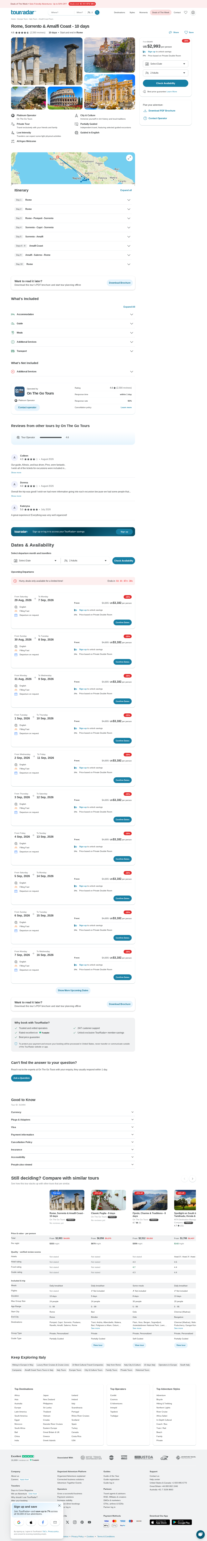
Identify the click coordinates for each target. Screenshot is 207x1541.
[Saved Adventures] (186, 12)
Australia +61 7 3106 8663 (161, 1489)
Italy (73, 1403)
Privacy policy (53, 1532)
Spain (74, 1424)
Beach (159, 1432)
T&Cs (45, 1532)
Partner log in (109, 1507)
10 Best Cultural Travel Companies (87, 1365)
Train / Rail (161, 1428)
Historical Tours (142, 1370)
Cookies (90, 1536)
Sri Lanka (47, 1407)
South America (21, 1416)
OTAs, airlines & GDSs (113, 1504)
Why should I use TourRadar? (24, 1497)
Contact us (154, 1476)
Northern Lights (163, 1407)
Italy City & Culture (132, 1365)
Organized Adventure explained (71, 1476)
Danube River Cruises (53, 1424)
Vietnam (46, 1416)
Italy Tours (61, 1370)
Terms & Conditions (106, 1536)
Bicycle (159, 1399)
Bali (16, 1432)
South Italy (185, 1365)
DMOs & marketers (112, 1500)
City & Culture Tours (93, 1370)
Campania (16, 1370)
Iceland (75, 1395)
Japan (46, 1395)
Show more (16, 472)
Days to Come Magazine (22, 1490)
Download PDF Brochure (162, 110)
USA (73, 1440)
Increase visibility (64, 1500)
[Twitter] (67, 1522)
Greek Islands (49, 1440)
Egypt (17, 1420)
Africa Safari (161, 1416)
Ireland (75, 1399)
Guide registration (111, 1479)
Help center (155, 1479)
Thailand (47, 1412)
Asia (16, 1399)
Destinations (119, 12)
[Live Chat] (200, 1534)
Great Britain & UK (51, 1432)
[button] (103, 610)
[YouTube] (89, 1522)
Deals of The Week (160, 12)
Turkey (75, 1428)
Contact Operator (158, 118)
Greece (46, 1436)
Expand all (126, 190)
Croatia (46, 1420)
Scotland (75, 1420)
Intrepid (113, 1407)
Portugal (75, 1412)
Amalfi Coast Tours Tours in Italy (39, 1370)
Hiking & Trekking (164, 1403)
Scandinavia (77, 1407)
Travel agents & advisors (114, 1493)
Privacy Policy (77, 1536)
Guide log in (109, 1483)
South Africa (20, 1428)
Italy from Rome (114, 1365)
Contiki (113, 1395)
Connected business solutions (70, 1479)
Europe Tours (75, 1370)
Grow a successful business (69, 1493)
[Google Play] (182, 1522)
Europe (18, 1407)
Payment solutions (65, 1497)
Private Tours (126, 1370)
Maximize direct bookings (68, 1504)
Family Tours (111, 1370)
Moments (143, 12)
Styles (132, 12)
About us (15, 1476)
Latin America (21, 1412)
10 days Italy (149, 1365)
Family (159, 1436)
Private (159, 1440)
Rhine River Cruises (80, 1416)
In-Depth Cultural (164, 1420)
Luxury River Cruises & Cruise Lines (53, 1365)
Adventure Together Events (69, 1483)
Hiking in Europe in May (22, 1365)
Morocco (18, 1424)
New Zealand (49, 1399)
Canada (75, 1432)
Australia (18, 1403)
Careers (20, 1479)
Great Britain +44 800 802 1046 (164, 1486)
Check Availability (123, 560)
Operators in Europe (168, 1365)
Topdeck (114, 1412)
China (17, 1436)
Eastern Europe (50, 1428)
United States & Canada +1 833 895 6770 (168, 1483)
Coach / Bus (161, 1424)
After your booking (19, 1500)
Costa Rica (76, 1436)
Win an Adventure (24, 1494)
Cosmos (114, 1399)
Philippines (48, 1403)
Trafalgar (114, 1416)
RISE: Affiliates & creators (115, 1497)
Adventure (161, 1395)
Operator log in (64, 1507)
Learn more (126, 407)
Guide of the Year (111, 1476)
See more (95, 1328)
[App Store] (160, 1522)
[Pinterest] (82, 1522)
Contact (177, 12)
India (17, 1440)
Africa (17, 1395)
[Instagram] (75, 1522)
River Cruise (161, 1412)
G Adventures (116, 1403)
